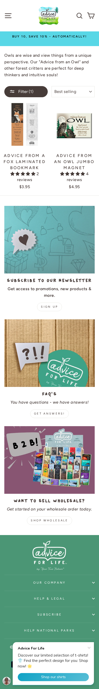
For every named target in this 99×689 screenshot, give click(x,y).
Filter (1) (25, 91)
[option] (49, 36)
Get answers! (49, 413)
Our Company (49, 582)
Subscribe (49, 614)
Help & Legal (49, 598)
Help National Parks (49, 630)
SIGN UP (49, 306)
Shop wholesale (49, 520)
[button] (23, 173)
